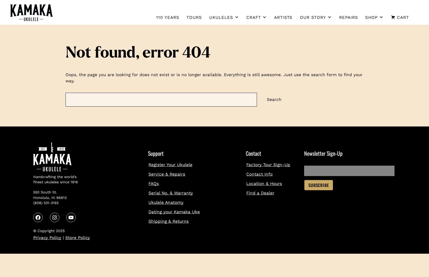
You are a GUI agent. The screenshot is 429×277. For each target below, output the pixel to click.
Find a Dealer (260, 192)
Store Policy (77, 237)
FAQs (153, 183)
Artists (283, 17)
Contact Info (259, 174)
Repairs (348, 17)
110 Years (167, 17)
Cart (403, 17)
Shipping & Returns (168, 221)
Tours (194, 17)
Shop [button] (371, 17)
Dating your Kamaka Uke (174, 211)
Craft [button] (253, 17)
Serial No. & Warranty (170, 192)
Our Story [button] (313, 17)
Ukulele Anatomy (165, 202)
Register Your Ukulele (170, 164)
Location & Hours (264, 183)
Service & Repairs (166, 174)
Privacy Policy (47, 237)
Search (274, 99)
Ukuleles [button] (221, 17)
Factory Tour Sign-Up (268, 164)
